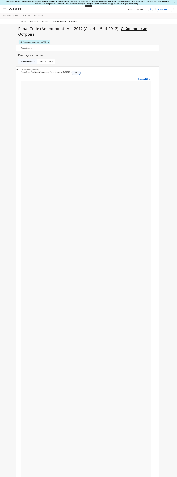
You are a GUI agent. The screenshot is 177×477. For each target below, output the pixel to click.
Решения (45, 21)
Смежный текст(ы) (46, 62)
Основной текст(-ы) (27, 62)
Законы (23, 21)
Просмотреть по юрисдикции (65, 21)
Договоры (34, 21)
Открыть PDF (143, 79)
